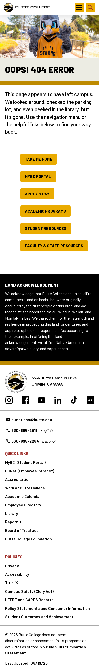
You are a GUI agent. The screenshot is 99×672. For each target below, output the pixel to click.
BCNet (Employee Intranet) (29, 470)
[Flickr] (90, 401)
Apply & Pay (37, 193)
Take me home (38, 159)
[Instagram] (9, 401)
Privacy (12, 565)
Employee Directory (23, 504)
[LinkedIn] (58, 401)
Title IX (11, 582)
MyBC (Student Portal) (25, 462)
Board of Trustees (22, 530)
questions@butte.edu (31, 419)
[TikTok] (74, 401)
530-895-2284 (25, 440)
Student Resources (46, 228)
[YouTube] (41, 401)
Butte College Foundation (28, 538)
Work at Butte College (25, 487)
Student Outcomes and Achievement (39, 616)
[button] (79, 7)
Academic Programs (45, 211)
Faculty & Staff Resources (54, 245)
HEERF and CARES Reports (29, 599)
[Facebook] (25, 401)
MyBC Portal (38, 176)
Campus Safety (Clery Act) (29, 591)
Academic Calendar (23, 496)
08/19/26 (39, 663)
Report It (13, 521)
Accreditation (18, 479)
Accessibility (17, 574)
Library (11, 513)
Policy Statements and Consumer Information (47, 608)
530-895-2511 (24, 430)
